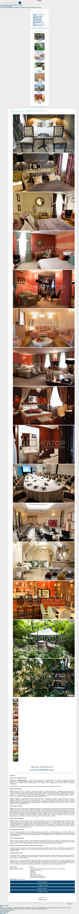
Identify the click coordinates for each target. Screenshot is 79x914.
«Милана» (39, 102)
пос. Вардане (39, 92)
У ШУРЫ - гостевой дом (37, 25)
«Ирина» (40, 70)
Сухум (39, 103)
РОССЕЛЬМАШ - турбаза (37, 16)
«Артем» (39, 91)
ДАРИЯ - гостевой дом (37, 17)
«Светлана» (39, 40)
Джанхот (39, 41)
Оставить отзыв (42, 885)
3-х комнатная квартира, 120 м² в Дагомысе (39, 14)
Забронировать (42, 882)
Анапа (39, 61)
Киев (22, 111)
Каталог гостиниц (4, 7)
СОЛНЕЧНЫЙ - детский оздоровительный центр (37, 19)
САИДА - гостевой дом (37, 20)
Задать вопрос (42, 888)
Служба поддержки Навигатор (7, 910)
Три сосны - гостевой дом (38, 15)
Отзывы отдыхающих (5, 911)
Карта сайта (3, 913)
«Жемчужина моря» (39, 50)
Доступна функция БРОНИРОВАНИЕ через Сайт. (42, 769)
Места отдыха (14, 111)
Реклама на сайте (4, 905)
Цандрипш (39, 71)
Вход (1, 906)
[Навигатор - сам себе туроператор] (11, 6)
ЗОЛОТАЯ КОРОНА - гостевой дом (38, 23)
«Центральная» (39, 60)
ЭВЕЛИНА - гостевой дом (38, 21)
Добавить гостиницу (36, 7)
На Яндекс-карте (42, 891)
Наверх (69, 903)
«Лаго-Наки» (39, 82)
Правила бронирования (13, 7)
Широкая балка (39, 52)
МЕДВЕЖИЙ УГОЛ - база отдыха (39, 24)
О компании (22, 7)
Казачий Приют (39, 83)
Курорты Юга (28, 7)
